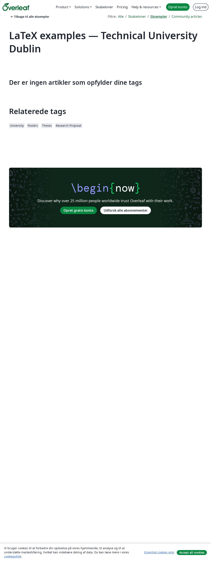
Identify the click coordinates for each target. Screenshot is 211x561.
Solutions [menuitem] (82, 7)
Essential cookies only (159, 552)
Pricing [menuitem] (122, 7)
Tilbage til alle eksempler (29, 17)
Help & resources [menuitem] (144, 7)
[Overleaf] (15, 7)
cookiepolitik (12, 556)
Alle (121, 16)
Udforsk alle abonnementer (126, 210)
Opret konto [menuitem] (178, 7)
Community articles (187, 16)
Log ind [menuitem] (200, 7)
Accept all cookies (191, 552)
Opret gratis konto (78, 210)
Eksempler (158, 16)
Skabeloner (137, 16)
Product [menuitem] (62, 7)
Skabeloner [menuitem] (104, 7)
